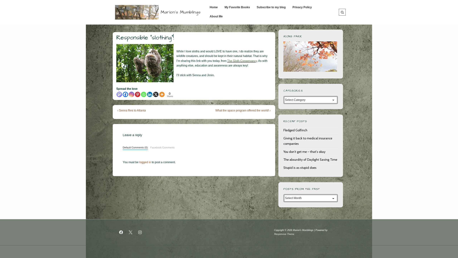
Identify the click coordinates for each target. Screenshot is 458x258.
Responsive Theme (284, 234)
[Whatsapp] (143, 94)
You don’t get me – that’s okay (304, 152)
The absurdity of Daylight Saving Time (310, 160)
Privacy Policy (302, 7)
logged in (145, 162)
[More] (162, 94)
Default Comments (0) (135, 147)
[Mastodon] (119, 94)
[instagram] (140, 232)
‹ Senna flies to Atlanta (131, 110)
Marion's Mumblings (181, 12)
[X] (156, 94)
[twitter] (130, 232)
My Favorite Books (237, 7)
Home (214, 7)
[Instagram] (131, 94)
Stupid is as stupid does (299, 168)
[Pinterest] (137, 94)
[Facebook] (125, 94)
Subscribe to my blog (271, 7)
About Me (216, 16)
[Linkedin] (149, 94)
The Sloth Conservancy (242, 60)
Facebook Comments (162, 147)
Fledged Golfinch (295, 130)
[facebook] (121, 232)
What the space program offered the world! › (243, 110)
